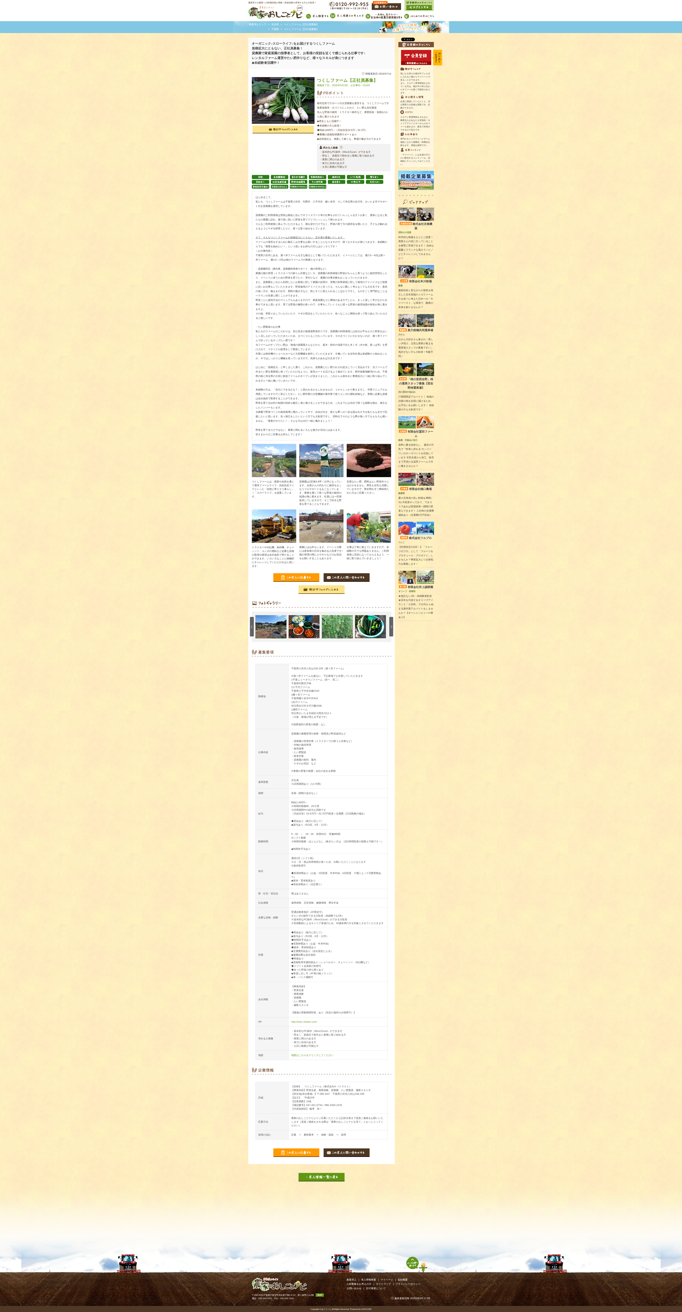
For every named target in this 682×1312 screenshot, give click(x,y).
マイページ (387, 1279)
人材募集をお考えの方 (359, 1284)
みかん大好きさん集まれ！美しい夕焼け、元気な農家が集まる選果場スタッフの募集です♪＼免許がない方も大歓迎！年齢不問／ (415, 348)
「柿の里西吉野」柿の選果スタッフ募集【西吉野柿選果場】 (416, 383)
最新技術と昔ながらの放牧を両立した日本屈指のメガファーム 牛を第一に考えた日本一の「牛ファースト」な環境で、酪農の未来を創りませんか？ (415, 299)
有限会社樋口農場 (416, 488)
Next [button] (391, 626)
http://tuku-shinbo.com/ (304, 1021)
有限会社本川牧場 (416, 281)
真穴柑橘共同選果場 (416, 330)
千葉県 (275, 29)
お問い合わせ (354, 1288)
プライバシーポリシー (408, 1284)
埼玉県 (275, 24)
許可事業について (376, 1288)
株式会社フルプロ (416, 537)
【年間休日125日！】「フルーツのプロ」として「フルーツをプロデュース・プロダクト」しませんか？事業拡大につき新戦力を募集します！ (415, 555)
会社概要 (403, 1279)
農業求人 (351, 1279)
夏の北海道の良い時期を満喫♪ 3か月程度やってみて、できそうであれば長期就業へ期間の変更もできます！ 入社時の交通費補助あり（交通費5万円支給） (416, 506)
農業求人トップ (257, 24)
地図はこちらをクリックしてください (312, 1055)
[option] (272, 626)
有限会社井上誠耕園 (416, 586)
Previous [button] (252, 626)
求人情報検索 (368, 1279)
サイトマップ (383, 1284)
